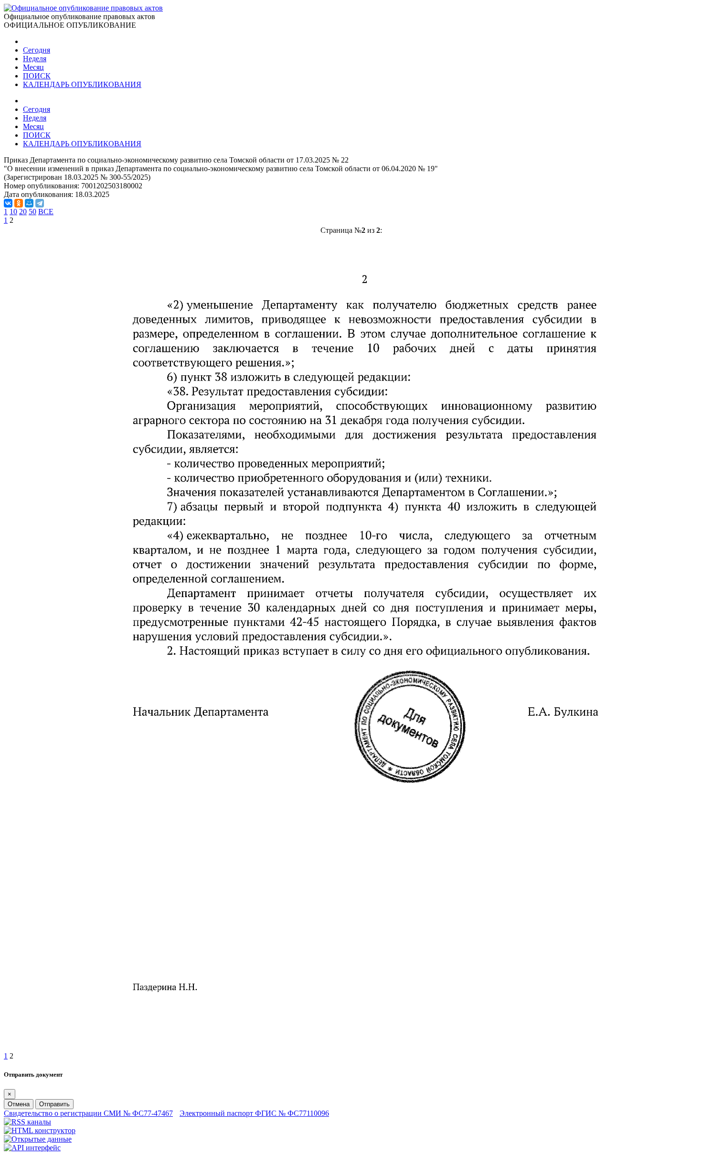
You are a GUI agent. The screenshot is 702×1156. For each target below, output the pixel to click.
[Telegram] (39, 203)
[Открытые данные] (38, 1139)
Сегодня (36, 50)
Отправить (54, 1104)
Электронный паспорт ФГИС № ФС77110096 (254, 1113)
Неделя (34, 59)
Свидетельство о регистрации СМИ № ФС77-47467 (88, 1113)
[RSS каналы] (27, 1122)
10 (13, 211)
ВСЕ (45, 211)
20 (23, 211)
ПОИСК (37, 76)
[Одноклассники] (18, 203)
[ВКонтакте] (8, 203)
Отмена (19, 1104)
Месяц (33, 67)
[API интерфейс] (32, 1148)
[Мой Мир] (29, 203)
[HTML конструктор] (39, 1130)
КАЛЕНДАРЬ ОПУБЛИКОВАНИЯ (82, 84)
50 (32, 211)
